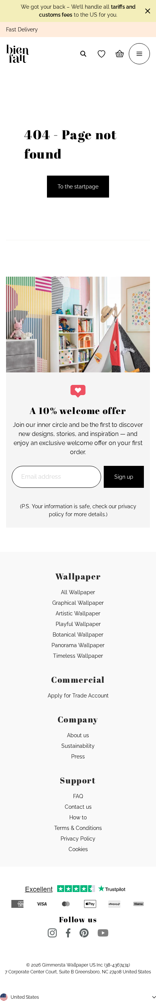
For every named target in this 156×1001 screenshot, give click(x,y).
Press (78, 756)
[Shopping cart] (120, 54)
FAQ (78, 796)
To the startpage (78, 187)
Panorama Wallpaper (78, 645)
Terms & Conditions (78, 828)
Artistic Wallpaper (78, 613)
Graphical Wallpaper (78, 603)
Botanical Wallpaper (78, 635)
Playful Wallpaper (78, 624)
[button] (101, 54)
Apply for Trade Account (78, 696)
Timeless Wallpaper (78, 656)
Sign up (123, 477)
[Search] (83, 54)
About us (78, 735)
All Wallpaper (78, 592)
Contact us (78, 807)
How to (78, 817)
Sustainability (78, 746)
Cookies (78, 849)
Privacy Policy (78, 839)
